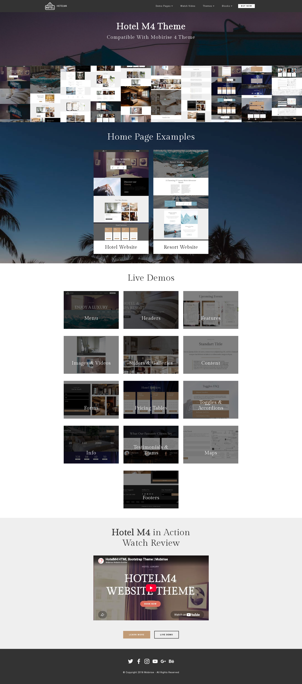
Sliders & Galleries (151, 363)
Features (211, 318)
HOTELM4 (62, 6)
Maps (210, 453)
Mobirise (149, 672)
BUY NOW (246, 6)
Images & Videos (91, 363)
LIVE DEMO (166, 635)
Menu (91, 318)
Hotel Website (121, 247)
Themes (207, 6)
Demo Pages (163, 6)
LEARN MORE (136, 635)
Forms (91, 408)
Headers (151, 318)
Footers (151, 498)
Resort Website (181, 247)
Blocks (226, 6)
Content (210, 363)
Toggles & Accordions (210, 405)
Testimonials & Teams (151, 450)
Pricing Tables (151, 408)
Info (91, 453)
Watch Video (187, 6)
